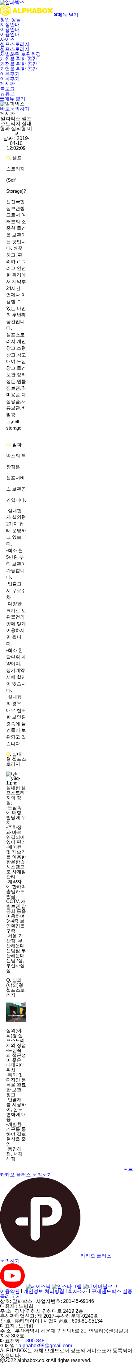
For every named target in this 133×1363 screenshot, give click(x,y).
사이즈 (7, 39)
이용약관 (10, 1291)
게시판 (7, 83)
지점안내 (10, 24)
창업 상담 (10, 19)
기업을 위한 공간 (18, 69)
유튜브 (7, 93)
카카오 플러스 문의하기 (26, 1174)
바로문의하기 (15, 108)
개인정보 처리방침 (44, 1291)
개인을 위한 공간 (18, 59)
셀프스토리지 (15, 44)
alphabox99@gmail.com (45, 1345)
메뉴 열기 (14, 98)
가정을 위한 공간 (18, 64)
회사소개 (78, 1291)
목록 (128, 1169)
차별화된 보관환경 (20, 54)
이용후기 (10, 73)
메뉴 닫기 (68, 14)
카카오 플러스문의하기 (55, 1258)
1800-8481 (35, 1340)
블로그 (7, 88)
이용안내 (10, 29)
